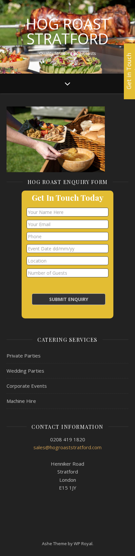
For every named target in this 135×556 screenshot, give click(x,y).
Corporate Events (27, 385)
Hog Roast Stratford (67, 31)
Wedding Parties (25, 370)
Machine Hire (21, 401)
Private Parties (24, 355)
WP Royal (83, 543)
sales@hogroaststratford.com (67, 447)
